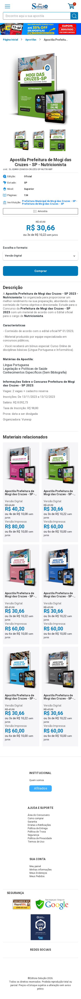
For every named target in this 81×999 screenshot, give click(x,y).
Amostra (42, 211)
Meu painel (35, 866)
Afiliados (40, 788)
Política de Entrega (38, 828)
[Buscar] (74, 16)
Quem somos (36, 780)
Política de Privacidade (40, 838)
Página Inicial (10, 39)
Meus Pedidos (37, 876)
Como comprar (36, 818)
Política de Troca (37, 832)
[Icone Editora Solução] (40, 6)
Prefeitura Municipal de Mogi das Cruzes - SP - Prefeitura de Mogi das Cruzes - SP (49, 202)
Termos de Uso (36, 842)
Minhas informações (40, 869)
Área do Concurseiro (39, 815)
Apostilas (30, 39)
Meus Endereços (38, 873)
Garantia (32, 822)
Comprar (40, 271)
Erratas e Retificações (39, 825)
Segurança (33, 835)
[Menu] (7, 6)
